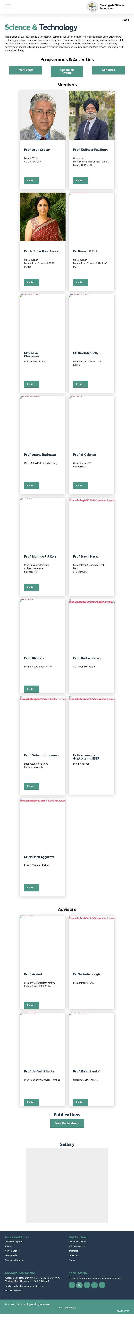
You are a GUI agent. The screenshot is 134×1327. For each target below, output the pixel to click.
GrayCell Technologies (22, 1304)
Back (125, 20)
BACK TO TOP (123, 1311)
